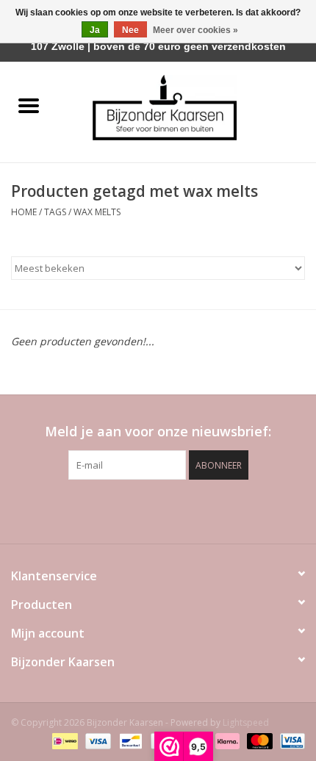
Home (24, 212)
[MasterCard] (258, 741)
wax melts (97, 212)
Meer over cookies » (195, 30)
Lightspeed (246, 722)
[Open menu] (28, 105)
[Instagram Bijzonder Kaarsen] (184, 510)
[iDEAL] (63, 741)
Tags (55, 212)
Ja (95, 30)
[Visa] (96, 741)
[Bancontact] (129, 741)
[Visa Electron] (290, 741)
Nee (130, 30)
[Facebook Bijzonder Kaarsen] (131, 510)
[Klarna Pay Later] (226, 741)
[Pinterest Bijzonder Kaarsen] (158, 510)
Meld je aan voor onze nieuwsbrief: (158, 431)
